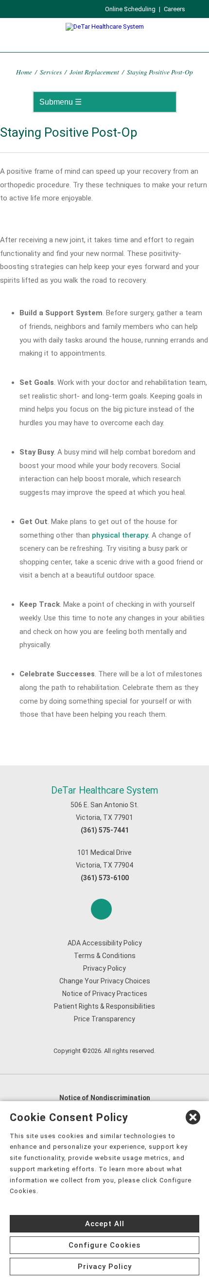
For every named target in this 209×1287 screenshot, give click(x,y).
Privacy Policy (104, 968)
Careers (174, 9)
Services (51, 71)
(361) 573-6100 (105, 878)
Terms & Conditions (105, 956)
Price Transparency (104, 1019)
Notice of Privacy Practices (104, 993)
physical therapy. (121, 535)
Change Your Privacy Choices (104, 981)
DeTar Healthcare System (104, 790)
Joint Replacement (94, 71)
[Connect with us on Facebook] (101, 909)
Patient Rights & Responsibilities (104, 1006)
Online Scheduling (130, 9)
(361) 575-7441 (105, 830)
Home (24, 71)
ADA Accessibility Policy (105, 943)
